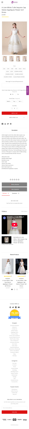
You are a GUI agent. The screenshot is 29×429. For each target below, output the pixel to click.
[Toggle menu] (2, 2)
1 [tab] (12, 289)
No (12, 94)
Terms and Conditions (14, 335)
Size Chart (14, 344)
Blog (14, 354)
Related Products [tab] (14, 254)
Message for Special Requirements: (14, 81)
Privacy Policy (14, 334)
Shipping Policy (14, 332)
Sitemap (14, 355)
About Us (14, 327)
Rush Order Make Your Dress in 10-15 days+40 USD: (14, 90)
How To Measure (14, 340)
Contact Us (14, 329)
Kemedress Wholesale (14, 349)
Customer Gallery (14, 352)
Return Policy (14, 330)
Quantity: (14, 105)
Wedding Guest (14, 371)
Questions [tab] (14, 193)
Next (27, 272)
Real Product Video (14, 339)
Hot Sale (14, 363)
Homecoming (14, 368)
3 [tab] (17, 289)
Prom (14, 366)
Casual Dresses (14, 380)
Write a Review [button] (15, 184)
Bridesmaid (14, 375)
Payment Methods (14, 347)
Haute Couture (14, 373)
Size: (14, 66)
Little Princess (14, 391)
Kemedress (14, 389)
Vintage (14, 376)
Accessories (15, 381)
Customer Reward (14, 325)
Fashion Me (14, 392)
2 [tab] (14, 289)
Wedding (14, 370)
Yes (18, 94)
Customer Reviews (14, 342)
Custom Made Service (14, 337)
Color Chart (14, 345)
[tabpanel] (8, 274)
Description (14, 130)
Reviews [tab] (5, 193)
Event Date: (14, 98)
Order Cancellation (14, 350)
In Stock (14, 365)
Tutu (15, 378)
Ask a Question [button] (15, 189)
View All (14, 394)
